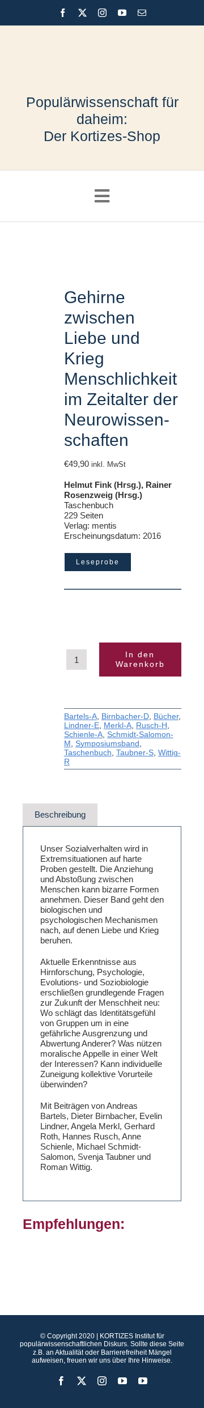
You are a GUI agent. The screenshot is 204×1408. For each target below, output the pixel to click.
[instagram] (102, 12)
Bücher (166, 716)
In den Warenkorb (140, 659)
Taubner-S (135, 752)
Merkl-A (117, 725)
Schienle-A (83, 734)
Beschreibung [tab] (60, 814)
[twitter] (82, 12)
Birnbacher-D (125, 716)
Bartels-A (80, 716)
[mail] (142, 12)
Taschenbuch (88, 752)
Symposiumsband (107, 743)
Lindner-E (81, 725)
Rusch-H (151, 725)
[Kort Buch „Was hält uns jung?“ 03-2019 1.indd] (40, 304)
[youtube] (122, 12)
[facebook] (62, 12)
